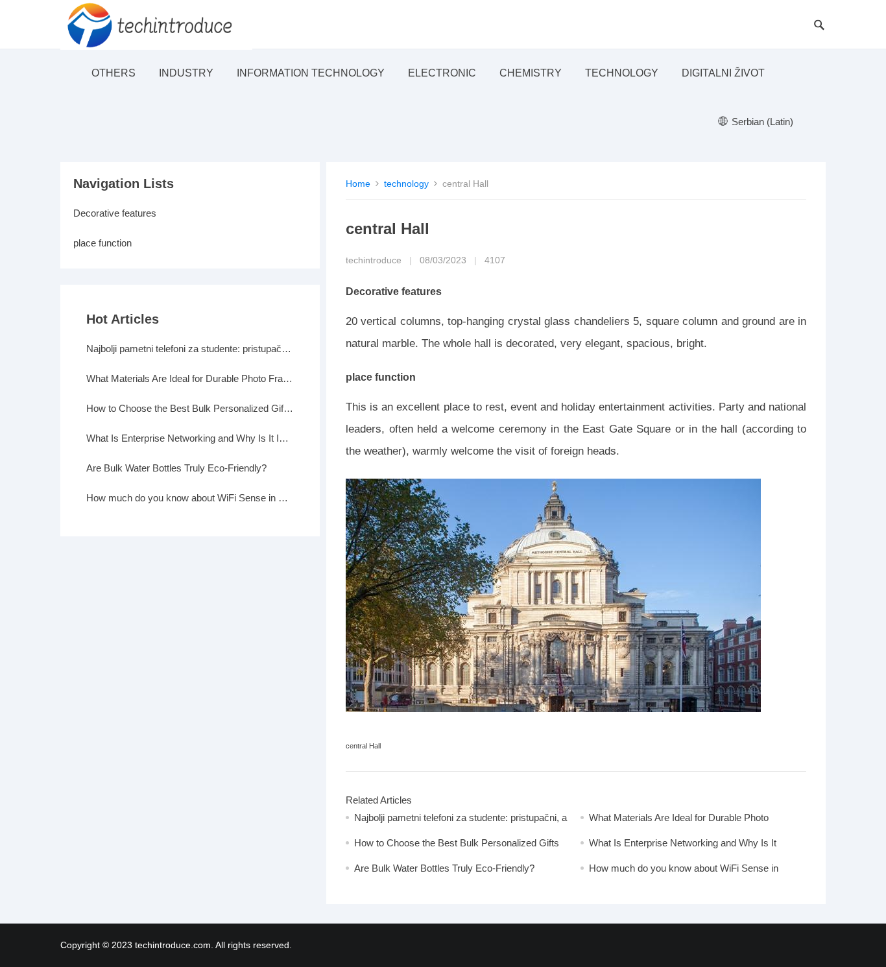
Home (358, 183)
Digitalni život (723, 72)
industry (186, 72)
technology (621, 72)
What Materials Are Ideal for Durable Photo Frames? (190, 378)
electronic (442, 72)
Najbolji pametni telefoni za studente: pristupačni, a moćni (190, 348)
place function (102, 242)
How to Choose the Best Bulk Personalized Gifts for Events (190, 408)
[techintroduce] (156, 24)
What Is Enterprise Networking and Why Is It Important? (190, 438)
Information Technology (311, 72)
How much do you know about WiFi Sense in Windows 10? (190, 497)
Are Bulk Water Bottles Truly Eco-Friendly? (444, 868)
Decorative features (114, 213)
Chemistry (530, 72)
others (113, 72)
